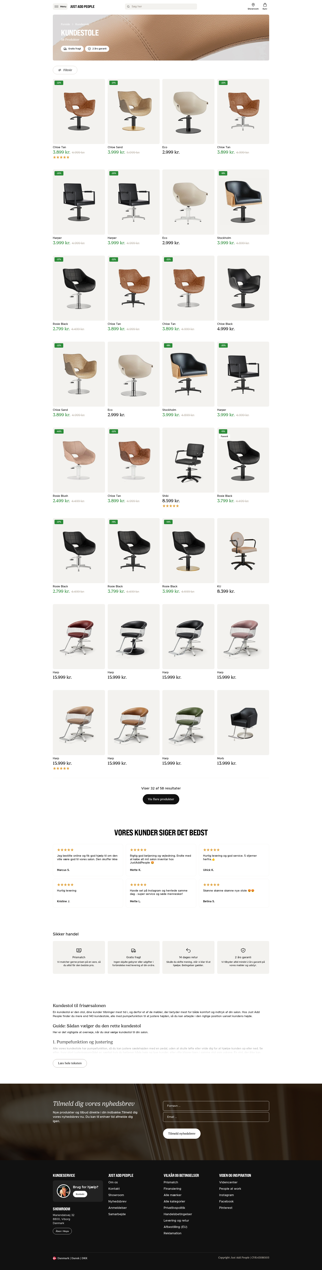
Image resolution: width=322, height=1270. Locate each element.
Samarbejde (117, 1214)
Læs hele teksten (70, 1063)
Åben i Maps (62, 1231)
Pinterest (225, 1207)
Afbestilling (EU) (175, 1227)
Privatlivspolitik (174, 1207)
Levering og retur (176, 1220)
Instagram (226, 1195)
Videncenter (228, 1182)
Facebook (226, 1201)
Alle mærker (172, 1195)
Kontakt (80, 1194)
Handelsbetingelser (178, 1214)
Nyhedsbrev (117, 1201)
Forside (65, 24)
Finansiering (172, 1188)
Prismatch (171, 1182)
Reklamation (172, 1233)
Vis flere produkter (161, 799)
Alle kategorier (174, 1201)
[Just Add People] (82, 7)
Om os (113, 1182)
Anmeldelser (117, 1207)
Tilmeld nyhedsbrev (181, 1133)
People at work (230, 1188)
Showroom (116, 1195)
